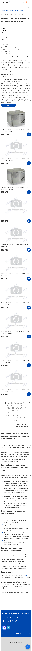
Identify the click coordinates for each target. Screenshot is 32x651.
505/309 (23, 92)
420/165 (21, 87)
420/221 (3, 88)
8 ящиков (27, 67)
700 (7, 37)
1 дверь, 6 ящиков (25, 58)
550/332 (15, 95)
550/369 (27, 95)
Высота (3, 39)
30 (9, 415)
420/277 (27, 88)
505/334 (3, 94)
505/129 (17, 90)
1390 (7, 34)
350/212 (27, 85)
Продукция (4, 7)
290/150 (3, 83)
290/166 (9, 83)
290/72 (21, 83)
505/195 (22, 90)
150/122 (26, 80)
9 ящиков (4, 69)
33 (21, 415)
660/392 (9, 101)
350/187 (21, 85)
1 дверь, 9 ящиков (7, 60)
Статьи (17, 646)
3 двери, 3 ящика (24, 65)
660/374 (3, 101)
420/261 (21, 88)
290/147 (25, 81)
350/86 (9, 87)
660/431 (27, 101)
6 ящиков (20, 67)
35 (9, 418)
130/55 (15, 80)
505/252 (28, 90)
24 (25, 410)
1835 (11, 34)
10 (11, 405)
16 (13, 408)
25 (9, 413)
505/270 (4, 92)
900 (3, 34)
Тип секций (4, 55)
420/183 (27, 87)
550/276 (27, 94)
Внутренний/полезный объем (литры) (11, 78)
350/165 (9, 85)
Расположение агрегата (7, 71)
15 (9, 408)
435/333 (11, 90)
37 (17, 418)
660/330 (21, 99)
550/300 (9, 95)
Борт (2, 42)
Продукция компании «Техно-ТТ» (18, 7)
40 (17, 420)
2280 (15, 34)
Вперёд (30, 403)
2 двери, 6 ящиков (11, 64)
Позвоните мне (16, 633)
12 (18, 405)
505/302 (17, 92)
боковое (4, 73)
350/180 (15, 85)
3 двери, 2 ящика (14, 65)
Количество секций (6, 51)
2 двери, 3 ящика (20, 62)
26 (13, 413)
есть (3, 44)
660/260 (9, 99)
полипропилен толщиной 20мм (13, 50)
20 (9, 410)
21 (13, 410)
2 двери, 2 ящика (9, 62)
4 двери (9, 67)
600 (3, 37)
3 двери (26, 64)
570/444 (23, 97)
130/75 (20, 80)
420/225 (9, 88)
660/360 (27, 99)
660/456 (3, 102)
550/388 (11, 97)
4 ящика (15, 67)
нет (7, 44)
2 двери (20, 60)
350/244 (3, 87)
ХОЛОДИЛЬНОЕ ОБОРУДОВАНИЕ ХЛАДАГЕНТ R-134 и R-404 (14, 11)
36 (13, 418)
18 (21, 408)
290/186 (15, 83)
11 (15, 405)
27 (17, 413)
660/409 (15, 101)
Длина (3, 32)
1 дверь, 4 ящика (14, 58)
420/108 (15, 87)
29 (25, 413)
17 (17, 408)
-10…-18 (4, 76)
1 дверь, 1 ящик (12, 57)
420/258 (15, 88)
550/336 (21, 95)
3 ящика (3, 67)
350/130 (3, 85)
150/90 (13, 81)
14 (26, 405)
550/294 (3, 95)
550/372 (4, 97)
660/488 (9, 102)
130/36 (9, 80)
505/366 (9, 94)
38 (21, 418)
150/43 (3, 81)
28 (21, 413)
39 (25, 418)
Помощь (11, 646)
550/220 (21, 94)
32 (17, 415)
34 (25, 415)
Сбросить (3, 108)
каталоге (26, 575)
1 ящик (15, 60)
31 (13, 415)
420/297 (4, 90)
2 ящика (20, 64)
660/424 (21, 101)
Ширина (3, 35)
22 (17, 410)
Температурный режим (7, 74)
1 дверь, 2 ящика (21, 57)
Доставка (24, 646)
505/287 (11, 92)
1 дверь (4, 57)
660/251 (3, 99)
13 (22, 405)
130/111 (4, 80)
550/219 (15, 94)
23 (21, 410)
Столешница (4, 46)
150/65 (8, 81)
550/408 (17, 97)
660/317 (15, 99)
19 (25, 408)
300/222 (26, 83)
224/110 (19, 81)
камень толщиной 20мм (8, 48)
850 (3, 41)
